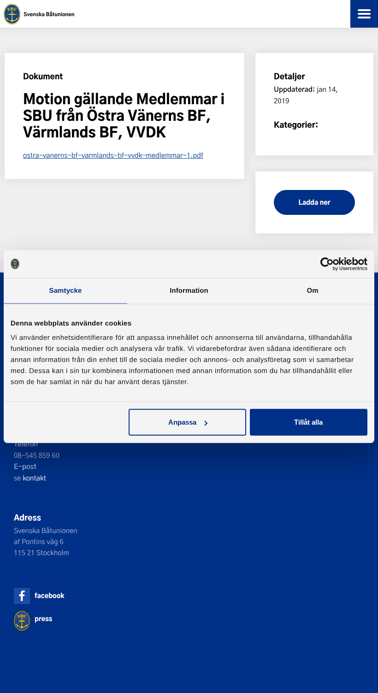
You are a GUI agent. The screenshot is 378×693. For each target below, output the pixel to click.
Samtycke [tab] (65, 290)
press (43, 618)
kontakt (34, 478)
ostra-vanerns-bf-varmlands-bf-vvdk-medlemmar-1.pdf (113, 155)
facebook (49, 595)
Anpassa (182, 422)
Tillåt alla (308, 422)
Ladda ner (314, 202)
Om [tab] (312, 290)
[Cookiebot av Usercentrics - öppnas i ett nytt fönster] (327, 264)
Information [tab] (189, 290)
